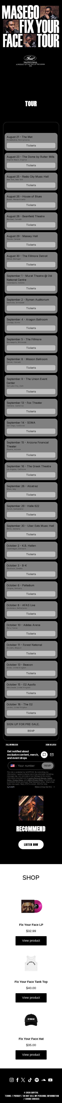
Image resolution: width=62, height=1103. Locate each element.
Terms (8, 1095)
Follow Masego (12, 745)
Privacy (17, 1095)
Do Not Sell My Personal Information (41, 1095)
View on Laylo (51, 745)
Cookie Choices (32, 1098)
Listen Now (31, 845)
